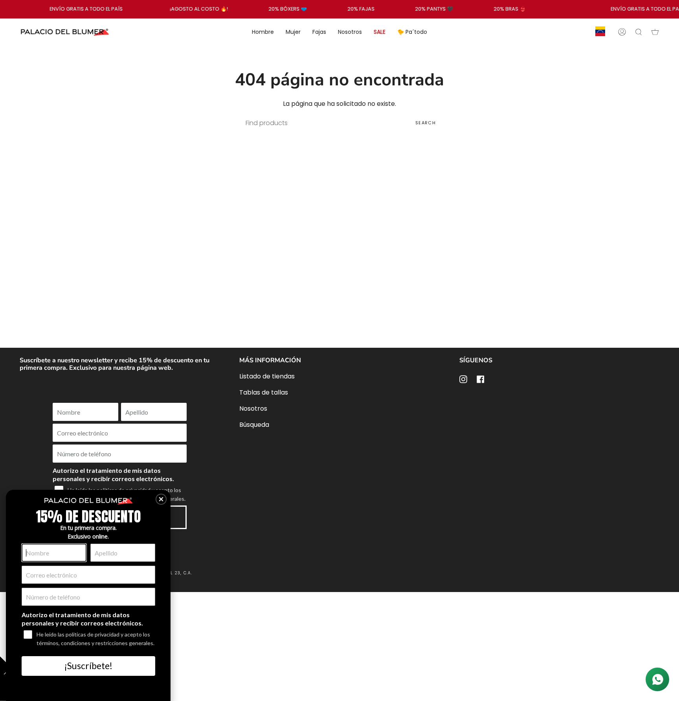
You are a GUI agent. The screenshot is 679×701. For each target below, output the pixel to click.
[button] (161, 499)
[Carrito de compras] (655, 32)
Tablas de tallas (263, 392)
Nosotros (253, 408)
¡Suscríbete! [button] (88, 665)
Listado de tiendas (267, 376)
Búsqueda (254, 424)
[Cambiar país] (600, 32)
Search (425, 123)
